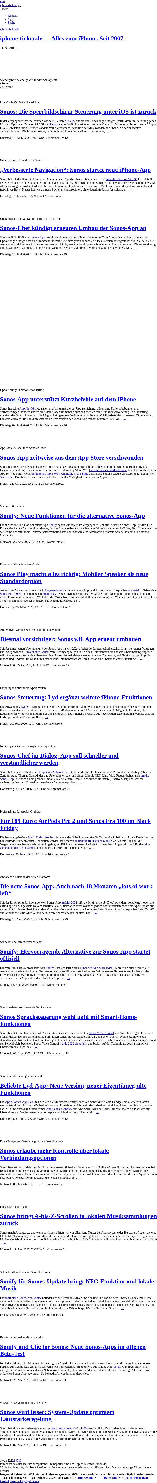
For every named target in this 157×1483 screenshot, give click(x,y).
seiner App (38, 237)
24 (61, 1314)
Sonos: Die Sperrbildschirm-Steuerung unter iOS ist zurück (78, 111)
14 (64, 1380)
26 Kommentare (56, 789)
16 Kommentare (53, 425)
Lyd (23, 706)
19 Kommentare (53, 254)
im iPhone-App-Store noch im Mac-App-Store (60, 473)
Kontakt (12, 15)
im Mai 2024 (69, 902)
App (10, 19)
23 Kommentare (58, 607)
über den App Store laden (97, 967)
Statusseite (6, 477)
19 (65, 254)
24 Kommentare (49, 1314)
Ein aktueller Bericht (37, 652)
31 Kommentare (52, 1249)
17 (64, 196)
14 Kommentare (52, 1380)
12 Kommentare (54, 137)
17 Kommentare (52, 196)
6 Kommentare (54, 541)
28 (64, 984)
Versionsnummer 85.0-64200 (69, 1428)
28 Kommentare (53, 984)
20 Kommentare (51, 483)
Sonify (53, 525)
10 (19, 1460)
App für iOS (26, 408)
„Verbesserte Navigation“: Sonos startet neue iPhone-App (75, 169)
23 (69, 607)
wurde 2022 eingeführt (73, 1043)
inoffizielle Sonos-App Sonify (23, 1297)
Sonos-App (56, 124)
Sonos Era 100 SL (11, 593)
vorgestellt (134, 590)
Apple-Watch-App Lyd (19, 1102)
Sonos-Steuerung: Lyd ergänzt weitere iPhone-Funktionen (76, 697)
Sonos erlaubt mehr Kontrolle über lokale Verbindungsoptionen (54, 1154)
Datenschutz (112, 1477)
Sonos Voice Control (101, 1033)
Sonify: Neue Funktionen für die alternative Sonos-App (72, 515)
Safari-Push (133, 1477)
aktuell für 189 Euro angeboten (93, 840)
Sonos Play (49, 593)
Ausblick (69, 121)
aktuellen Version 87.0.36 (121, 179)
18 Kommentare (55, 1053)
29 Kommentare (54, 919)
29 (66, 919)
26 (68, 789)
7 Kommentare (51, 1184)
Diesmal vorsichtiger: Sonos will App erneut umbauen (70, 639)
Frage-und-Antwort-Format (55, 772)
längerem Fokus (54, 590)
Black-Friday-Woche (40, 837)
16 (65, 425)
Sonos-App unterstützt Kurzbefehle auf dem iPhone (68, 399)
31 (64, 1249)
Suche (11, 22)
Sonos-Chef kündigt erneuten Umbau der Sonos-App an (73, 227)
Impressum (85, 1477)
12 (66, 137)
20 (62, 483)
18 (67, 1053)
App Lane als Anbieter (60, 1108)
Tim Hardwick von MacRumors (108, 470)
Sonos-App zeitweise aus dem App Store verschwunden (71, 457)
